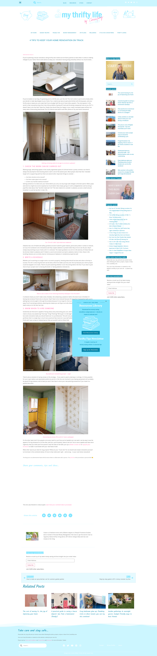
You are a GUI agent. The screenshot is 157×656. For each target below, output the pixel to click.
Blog (64, 3)
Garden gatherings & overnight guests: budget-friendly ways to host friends (120, 614)
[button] (20, 2)
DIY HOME (34, 32)
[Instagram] (137, 2)
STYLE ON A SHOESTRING (106, 32)
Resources (73, 3)
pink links (72, 457)
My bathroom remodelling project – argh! (58, 374)
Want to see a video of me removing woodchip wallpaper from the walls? (58, 293)
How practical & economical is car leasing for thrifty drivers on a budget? (126, 110)
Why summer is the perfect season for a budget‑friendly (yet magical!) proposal (126, 172)
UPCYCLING (83, 32)
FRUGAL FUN (56, 32)
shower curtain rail (75, 444)
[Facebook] (125, 2)
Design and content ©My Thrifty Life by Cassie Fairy (78, 653)
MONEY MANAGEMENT (69, 32)
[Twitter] (128, 2)
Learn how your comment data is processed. (59, 505)
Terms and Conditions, (31, 640)
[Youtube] (131, 2)
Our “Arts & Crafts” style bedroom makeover (58, 242)
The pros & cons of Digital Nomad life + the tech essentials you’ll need (125, 126)
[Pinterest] (134, 2)
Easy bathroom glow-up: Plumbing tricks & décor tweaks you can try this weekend (92, 614)
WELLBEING (92, 32)
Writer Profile (111, 645)
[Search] (131, 84)
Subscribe (111, 293)
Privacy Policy (41, 640)
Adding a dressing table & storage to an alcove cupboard (58, 163)
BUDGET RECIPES (44, 32)
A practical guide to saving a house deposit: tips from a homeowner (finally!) (126, 102)
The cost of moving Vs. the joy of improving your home (35, 612)
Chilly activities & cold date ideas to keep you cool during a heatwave (125, 118)
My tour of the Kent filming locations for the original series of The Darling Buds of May (120, 210)
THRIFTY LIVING (121, 32)
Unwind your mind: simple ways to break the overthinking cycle (125, 134)
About (120, 645)
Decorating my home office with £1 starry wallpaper (58, 437)
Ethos (81, 3)
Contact (89, 3)
